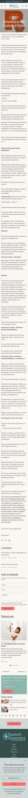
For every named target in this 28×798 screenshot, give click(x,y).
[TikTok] (24, 715)
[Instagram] (9, 715)
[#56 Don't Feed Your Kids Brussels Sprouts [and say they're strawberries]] (1, 672)
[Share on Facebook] (2, 541)
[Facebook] (2, 715)
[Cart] (26, 6)
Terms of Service (19, 604)
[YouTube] (17, 715)
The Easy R (20, 505)
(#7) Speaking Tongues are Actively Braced (13, 644)
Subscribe (7, 691)
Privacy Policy (9, 604)
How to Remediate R (14, 518)
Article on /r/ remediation (12, 503)
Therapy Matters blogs (17, 499)
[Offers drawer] (5, 6)
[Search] (22, 6)
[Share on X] (5, 541)
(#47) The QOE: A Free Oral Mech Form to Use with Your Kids (18, 702)
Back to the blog (14, 723)
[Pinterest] (13, 715)
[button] (10, 665)
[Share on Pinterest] (9, 541)
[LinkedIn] (20, 715)
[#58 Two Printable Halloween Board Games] (26, 672)
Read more (4, 661)
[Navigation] (1, 6)
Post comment (8, 608)
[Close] (25, 760)
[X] (6, 715)
